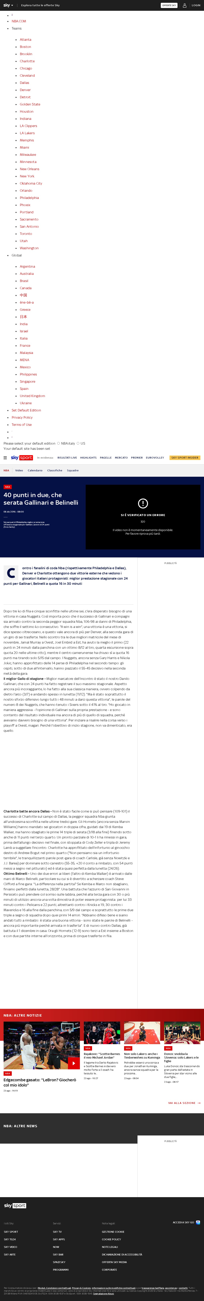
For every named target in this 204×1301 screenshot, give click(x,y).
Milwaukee (28, 155)
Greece (25, 310)
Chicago (26, 68)
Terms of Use (22, 425)
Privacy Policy (22, 417)
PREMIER (137, 457)
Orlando (26, 191)
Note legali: (108, 1223)
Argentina (27, 266)
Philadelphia (29, 198)
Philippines (28, 374)
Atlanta (25, 40)
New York (27, 176)
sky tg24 (10, 1239)
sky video (10, 1246)
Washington (29, 248)
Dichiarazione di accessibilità (122, 1254)
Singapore (27, 381)
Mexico (25, 367)
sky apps (59, 1239)
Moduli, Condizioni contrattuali (54, 1288)
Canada (25, 288)
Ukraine (26, 403)
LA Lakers (27, 133)
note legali (110, 1246)
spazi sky (59, 1262)
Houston (26, 111)
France (25, 346)
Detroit (25, 97)
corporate (109, 1269)
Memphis (27, 140)
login (196, 5)
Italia (23, 338)
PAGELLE (106, 457)
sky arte (10, 1254)
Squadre (73, 470)
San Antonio (29, 226)
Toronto (26, 234)
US (83, 443)
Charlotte (27, 61)
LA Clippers (28, 126)
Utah (24, 241)
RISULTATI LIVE (67, 457)
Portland (27, 212)
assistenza (171, 1288)
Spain (24, 389)
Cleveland (27, 75)
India (23, 324)
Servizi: (57, 1223)
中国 (23, 295)
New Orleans (29, 169)
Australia (27, 274)
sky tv (57, 1231)
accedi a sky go (183, 1222)
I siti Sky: (9, 1223)
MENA (24, 360)
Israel (24, 331)
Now (56, 1246)
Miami (24, 147)
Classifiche (54, 470)
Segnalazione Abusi (103, 1293)
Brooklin (26, 54)
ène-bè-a (27, 302)
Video (19, 470)
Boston (25, 47)
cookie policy (111, 1239)
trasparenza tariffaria (153, 1288)
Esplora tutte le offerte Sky (40, 5)
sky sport (11, 1231)
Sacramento (29, 219)
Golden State (30, 104)
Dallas (24, 83)
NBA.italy (68, 443)
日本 (23, 317)
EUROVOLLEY (155, 457)
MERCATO (121, 457)
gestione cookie (113, 1231)
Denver (25, 90)
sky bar (58, 1254)
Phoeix (25, 205)
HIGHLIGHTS (88, 457)
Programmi (61, 1269)
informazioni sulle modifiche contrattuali (114, 1288)
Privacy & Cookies (81, 1288)
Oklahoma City (31, 183)
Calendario (35, 470)
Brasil (24, 281)
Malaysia (26, 353)
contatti (183, 1288)
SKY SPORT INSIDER (185, 457)
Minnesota (28, 162)
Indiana (25, 119)
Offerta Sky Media (114, 1262)
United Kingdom (32, 396)
